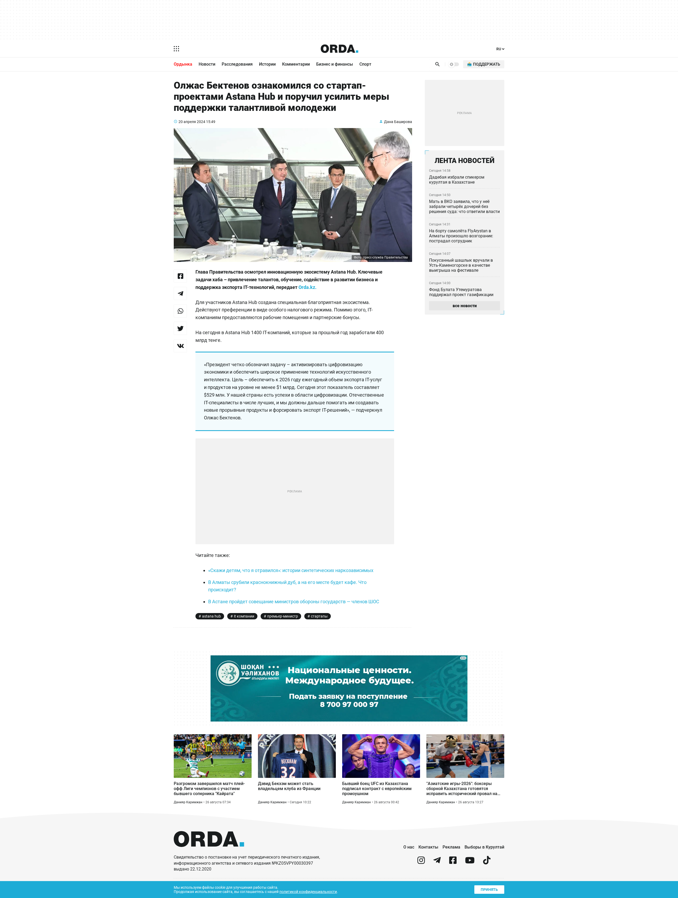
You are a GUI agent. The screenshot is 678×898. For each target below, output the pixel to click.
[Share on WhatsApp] (180, 311)
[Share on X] (180, 328)
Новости (207, 64)
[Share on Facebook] (180, 276)
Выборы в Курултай (484, 847)
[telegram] (437, 862)
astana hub (211, 616)
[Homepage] (339, 48)
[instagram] (421, 862)
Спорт (365, 64)
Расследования (237, 64)
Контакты (428, 847)
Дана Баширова (398, 122)
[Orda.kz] (209, 851)
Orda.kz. (308, 287)
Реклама (451, 847)
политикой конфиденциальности (308, 892)
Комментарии (296, 64)
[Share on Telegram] (180, 293)
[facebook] (453, 862)
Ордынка (183, 64)
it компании (244, 616)
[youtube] (470, 862)
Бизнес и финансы (334, 64)
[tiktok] (487, 862)
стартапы (319, 616)
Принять (489, 889)
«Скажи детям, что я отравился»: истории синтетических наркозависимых (290, 570)
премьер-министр (282, 616)
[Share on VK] (180, 345)
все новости (465, 305)
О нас (408, 847)
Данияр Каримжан (188, 802)
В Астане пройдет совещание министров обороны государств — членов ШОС (293, 601)
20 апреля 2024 (192, 122)
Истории (267, 64)
